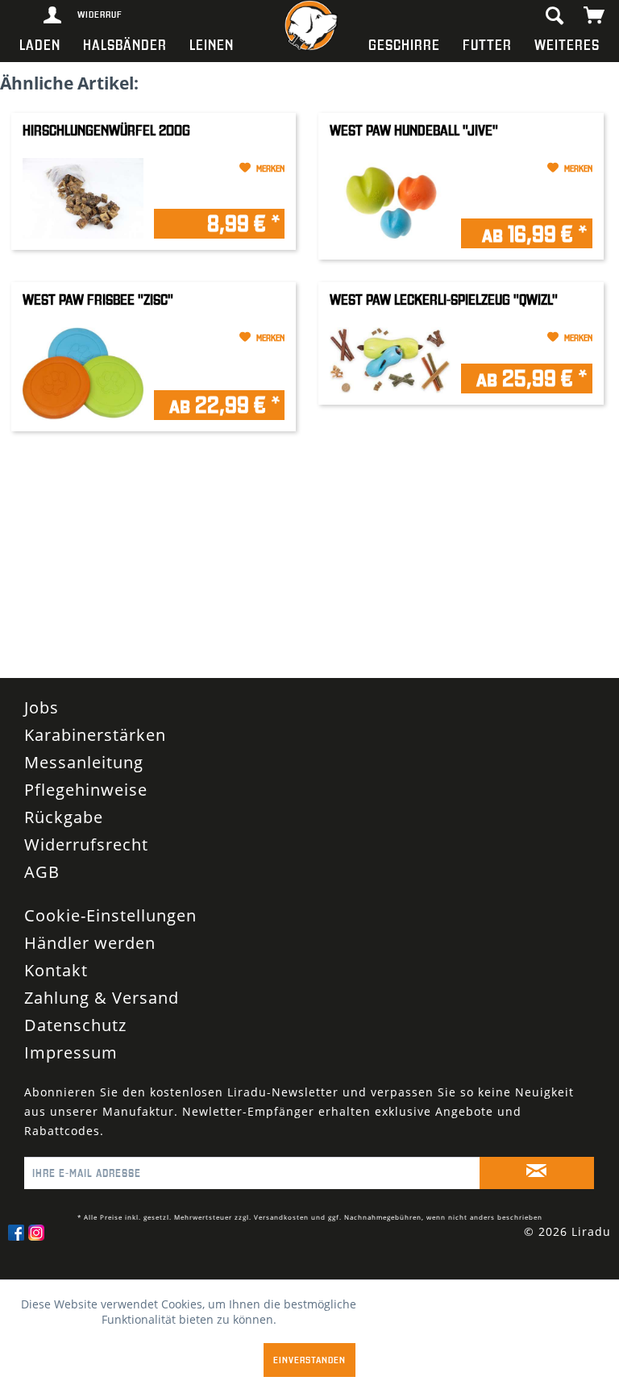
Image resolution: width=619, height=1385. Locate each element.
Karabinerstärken (95, 735)
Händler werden (90, 943)
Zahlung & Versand (101, 998)
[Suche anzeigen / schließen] (554, 16)
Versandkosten (281, 1216)
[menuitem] (40, 44)
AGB (42, 872)
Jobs (41, 707)
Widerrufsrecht (86, 844)
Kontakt (56, 970)
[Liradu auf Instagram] (36, 1233)
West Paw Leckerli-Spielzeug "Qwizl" (444, 299)
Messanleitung (83, 762)
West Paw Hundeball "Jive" (414, 130)
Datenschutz (75, 1025)
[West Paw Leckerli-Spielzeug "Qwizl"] (390, 360)
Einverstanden (309, 1360)
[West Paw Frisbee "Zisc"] (83, 373)
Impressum (71, 1052)
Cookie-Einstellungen (110, 915)
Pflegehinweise (85, 790)
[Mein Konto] (53, 16)
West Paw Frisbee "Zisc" (98, 299)
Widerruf (89, 14)
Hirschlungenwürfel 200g (106, 130)
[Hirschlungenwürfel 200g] (83, 198)
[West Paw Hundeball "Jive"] (390, 203)
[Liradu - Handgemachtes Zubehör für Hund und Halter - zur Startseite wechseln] (309, 28)
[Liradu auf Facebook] (16, 1233)
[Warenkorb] (595, 16)
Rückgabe (63, 817)
